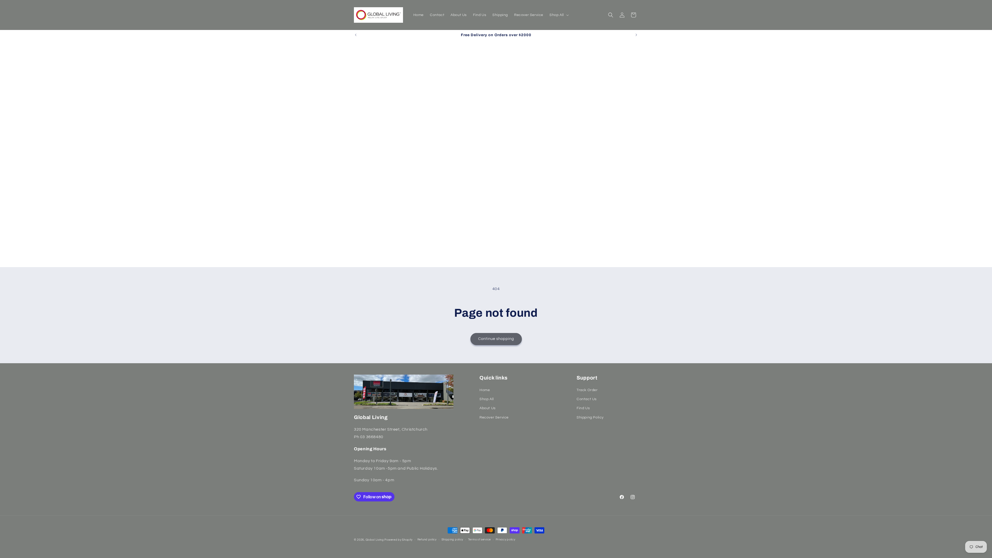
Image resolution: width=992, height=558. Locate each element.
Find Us (583, 408)
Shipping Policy (590, 417)
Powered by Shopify (398, 539)
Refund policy (427, 539)
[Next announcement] (636, 35)
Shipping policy (452, 539)
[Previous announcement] (355, 35)
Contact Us (587, 399)
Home (484, 390)
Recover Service (494, 417)
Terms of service (479, 539)
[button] (558, 15)
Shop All (486, 399)
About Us (487, 408)
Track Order (587, 390)
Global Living (375, 539)
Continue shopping (496, 339)
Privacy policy (505, 539)
